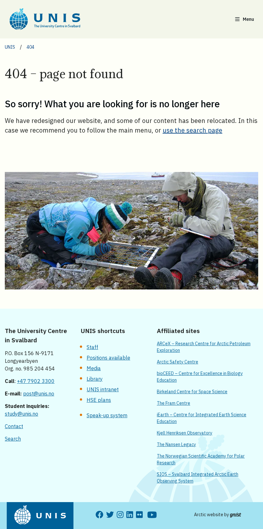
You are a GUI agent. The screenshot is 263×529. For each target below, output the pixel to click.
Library (95, 379)
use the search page (192, 130)
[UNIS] (53, 18)
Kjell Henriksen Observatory (184, 433)
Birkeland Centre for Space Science (192, 392)
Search (13, 438)
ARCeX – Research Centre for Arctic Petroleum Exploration (203, 347)
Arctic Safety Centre (177, 362)
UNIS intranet (103, 389)
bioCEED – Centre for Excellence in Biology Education (200, 376)
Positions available (108, 357)
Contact (14, 426)
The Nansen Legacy (176, 444)
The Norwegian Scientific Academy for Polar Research (201, 459)
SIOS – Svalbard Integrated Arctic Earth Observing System (197, 477)
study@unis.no (21, 414)
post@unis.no (38, 393)
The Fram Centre (173, 403)
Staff (92, 347)
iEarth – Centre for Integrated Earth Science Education (201, 418)
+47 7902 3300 (36, 381)
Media (94, 368)
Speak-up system (107, 415)
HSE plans (99, 400)
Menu (248, 19)
